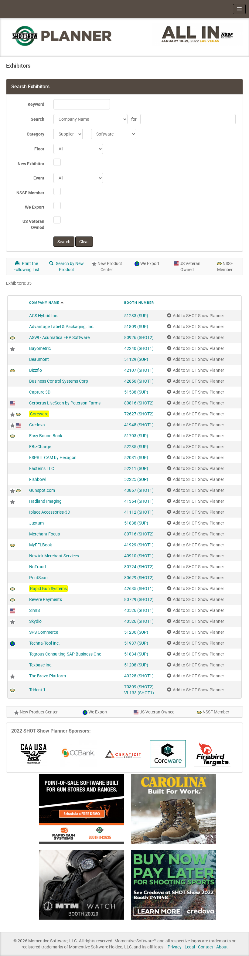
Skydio (35, 621)
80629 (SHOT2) (139, 577)
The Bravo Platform (47, 675)
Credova (37, 424)
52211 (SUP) (136, 468)
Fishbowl (37, 479)
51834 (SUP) (136, 654)
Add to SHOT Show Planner (198, 315)
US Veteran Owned (33, 224)
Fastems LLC (41, 468)
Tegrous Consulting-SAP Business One (65, 654)
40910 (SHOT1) (139, 555)
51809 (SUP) (136, 326)
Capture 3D (39, 392)
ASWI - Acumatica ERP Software (59, 337)
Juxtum (36, 523)
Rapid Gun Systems (48, 588)
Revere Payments (45, 599)
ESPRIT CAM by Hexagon (53, 457)
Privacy (175, 946)
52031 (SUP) (136, 457)
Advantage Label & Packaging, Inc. (61, 326)
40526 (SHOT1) (139, 621)
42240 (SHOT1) (139, 348)
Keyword (36, 104)
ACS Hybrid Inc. (43, 315)
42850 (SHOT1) (139, 381)
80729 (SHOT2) (139, 599)
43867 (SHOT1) (139, 490)
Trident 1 (37, 689)
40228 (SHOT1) (139, 675)
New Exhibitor (31, 163)
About (222, 946)
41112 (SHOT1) (139, 512)
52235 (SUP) (136, 446)
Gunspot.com (42, 490)
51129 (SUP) (136, 359)
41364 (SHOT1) (139, 501)
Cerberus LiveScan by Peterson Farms (65, 403)
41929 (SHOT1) (139, 544)
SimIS (34, 610)
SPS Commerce (43, 632)
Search (37, 119)
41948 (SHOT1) (139, 424)
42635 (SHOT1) (139, 588)
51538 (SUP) (136, 392)
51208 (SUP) (136, 664)
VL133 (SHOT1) (139, 692)
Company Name (44, 303)
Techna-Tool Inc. (44, 643)
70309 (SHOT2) (139, 686)
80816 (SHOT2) (139, 403)
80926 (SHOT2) (139, 337)
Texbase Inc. (41, 664)
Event (38, 178)
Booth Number (139, 303)
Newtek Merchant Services (54, 555)
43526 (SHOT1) (139, 610)
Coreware (39, 413)
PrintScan (38, 577)
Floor (39, 148)
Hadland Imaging (45, 501)
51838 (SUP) (136, 523)
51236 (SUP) (136, 632)
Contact (205, 946)
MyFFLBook (40, 544)
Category (35, 134)
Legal (190, 946)
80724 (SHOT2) (139, 566)
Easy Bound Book (45, 435)
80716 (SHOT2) (139, 534)
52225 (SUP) (136, 479)
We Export (34, 207)
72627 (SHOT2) (139, 413)
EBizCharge (40, 446)
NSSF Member (30, 192)
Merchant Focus (44, 534)
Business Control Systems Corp (58, 381)
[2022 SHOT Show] (62, 35)
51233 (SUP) (136, 315)
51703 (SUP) (136, 435)
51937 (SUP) (136, 643)
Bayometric (40, 348)
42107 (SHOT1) (139, 370)
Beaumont (39, 359)
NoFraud (37, 566)
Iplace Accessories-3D (49, 512)
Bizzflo (35, 370)
